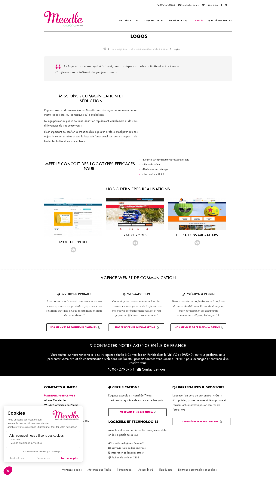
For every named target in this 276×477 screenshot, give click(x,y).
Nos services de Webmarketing (135, 327)
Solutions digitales (150, 20)
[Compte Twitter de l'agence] (226, 5)
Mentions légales (72, 469)
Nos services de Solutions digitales (73, 327)
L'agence (125, 20)
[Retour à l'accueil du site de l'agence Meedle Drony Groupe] (63, 19)
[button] (7, 470)
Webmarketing (178, 20)
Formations (211, 5)
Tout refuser (17, 458)
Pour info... (16, 439)
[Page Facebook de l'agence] (221, 5)
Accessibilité (145, 469)
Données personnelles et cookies (197, 469)
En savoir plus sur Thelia (136, 412)
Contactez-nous (190, 5)
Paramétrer (43, 458)
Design (198, 20)
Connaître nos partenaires (200, 421)
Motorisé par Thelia (99, 469)
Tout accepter (69, 458)
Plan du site (165, 469)
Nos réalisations (220, 20)
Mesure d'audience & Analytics (26, 443)
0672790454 (167, 5)
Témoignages (125, 469)
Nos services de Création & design (197, 327)
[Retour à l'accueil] (104, 48)
